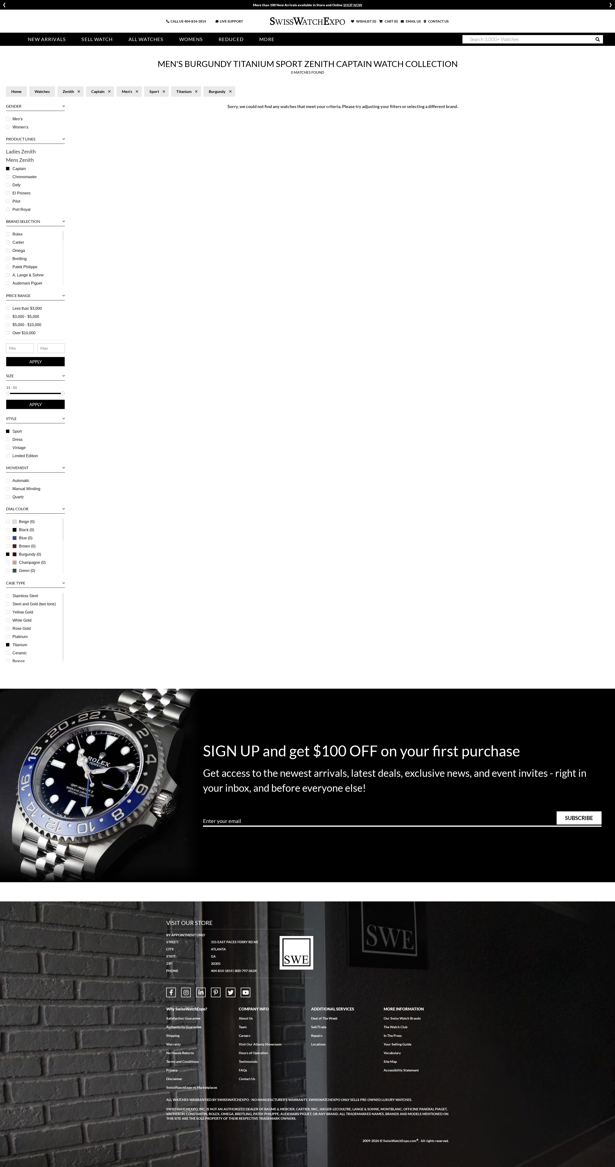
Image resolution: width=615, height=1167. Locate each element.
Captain (19, 169)
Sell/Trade (318, 1027)
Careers (244, 1035)
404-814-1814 (195, 21)
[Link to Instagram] (186, 992)
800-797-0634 (246, 971)
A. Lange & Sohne (28, 275)
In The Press (393, 1035)
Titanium (19, 645)
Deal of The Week (324, 1018)
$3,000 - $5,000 (25, 317)
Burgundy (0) (30, 554)
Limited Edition (25, 456)
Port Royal (21, 209)
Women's (20, 127)
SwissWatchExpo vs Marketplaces (191, 1087)
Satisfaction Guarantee (183, 1018)
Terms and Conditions (182, 1061)
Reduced (231, 39)
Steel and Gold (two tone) (34, 604)
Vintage (19, 448)
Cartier (18, 242)
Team (243, 1027)
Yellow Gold (22, 612)
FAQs (243, 1070)
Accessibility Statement (401, 1070)
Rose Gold (21, 628)
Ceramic (19, 653)
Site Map (390, 1061)
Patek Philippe (24, 267)
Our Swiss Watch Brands (402, 1018)
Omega (18, 251)
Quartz (18, 497)
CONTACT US (438, 21)
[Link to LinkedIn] (201, 992)
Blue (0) (25, 538)
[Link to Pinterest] (216, 992)
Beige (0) (27, 522)
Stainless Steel (25, 596)
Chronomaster (24, 177)
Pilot (16, 201)
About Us (246, 1018)
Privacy (172, 1070)
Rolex (17, 234)
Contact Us (247, 1079)
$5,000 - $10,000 (26, 325)
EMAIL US (413, 21)
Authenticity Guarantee (183, 1027)
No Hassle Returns (180, 1053)
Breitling (19, 259)
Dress (17, 440)
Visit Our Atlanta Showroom (260, 1044)
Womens (191, 39)
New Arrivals (47, 39)
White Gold (21, 620)
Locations (318, 1044)
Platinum (20, 637)
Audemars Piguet (27, 283)
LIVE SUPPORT (231, 21)
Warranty (173, 1044)
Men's (17, 119)
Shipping (172, 1035)
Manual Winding (26, 489)
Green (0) (27, 571)
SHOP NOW (352, 5)
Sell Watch (97, 39)
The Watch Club (395, 1027)
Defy (16, 185)
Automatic (21, 481)
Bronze (18, 661)
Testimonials (248, 1061)
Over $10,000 (24, 333)
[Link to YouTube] (245, 992)
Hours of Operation (253, 1053)
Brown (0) (27, 546)
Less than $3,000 (27, 308)
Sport (17, 431)
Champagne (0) (32, 562)
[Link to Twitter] (230, 992)
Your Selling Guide (397, 1044)
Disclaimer (174, 1079)
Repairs (316, 1035)
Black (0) (26, 530)
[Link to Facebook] (171, 992)
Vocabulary (392, 1053)
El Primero (21, 193)
